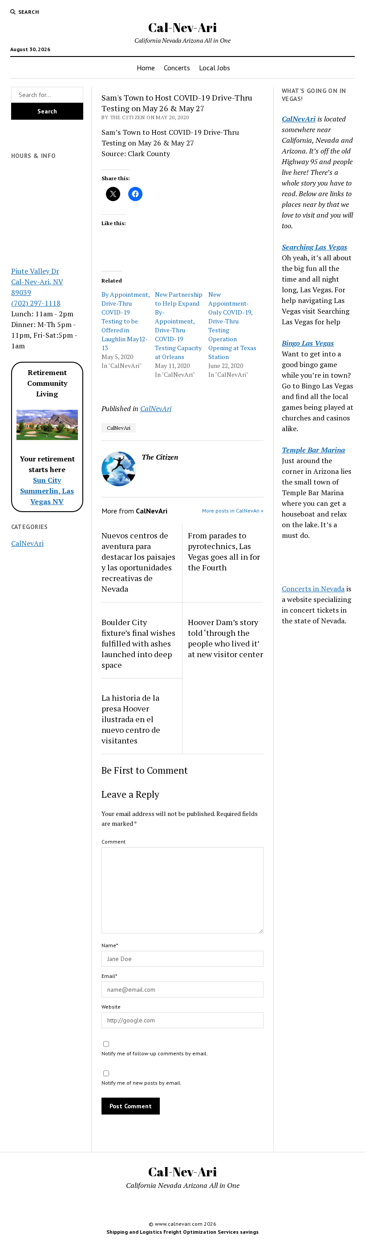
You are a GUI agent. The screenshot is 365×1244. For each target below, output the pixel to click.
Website (111, 1006)
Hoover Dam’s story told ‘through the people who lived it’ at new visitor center (225, 638)
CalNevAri (27, 543)
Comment (113, 841)
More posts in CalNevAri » (233, 510)
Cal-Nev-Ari (182, 27)
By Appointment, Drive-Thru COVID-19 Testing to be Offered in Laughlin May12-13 (125, 321)
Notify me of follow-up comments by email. (154, 1053)
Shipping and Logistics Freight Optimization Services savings (182, 1231)
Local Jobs (214, 67)
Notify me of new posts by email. (141, 1082)
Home (146, 67)
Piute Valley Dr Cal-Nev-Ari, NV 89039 (37, 281)
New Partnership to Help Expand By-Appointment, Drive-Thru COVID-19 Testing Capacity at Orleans (179, 325)
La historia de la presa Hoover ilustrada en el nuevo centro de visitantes (130, 719)
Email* (109, 976)
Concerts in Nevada (313, 589)
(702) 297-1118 (36, 303)
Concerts (177, 67)
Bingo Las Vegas (308, 343)
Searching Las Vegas (314, 247)
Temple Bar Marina (313, 450)
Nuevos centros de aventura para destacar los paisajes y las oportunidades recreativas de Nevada (138, 562)
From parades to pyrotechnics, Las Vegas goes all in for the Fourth (224, 551)
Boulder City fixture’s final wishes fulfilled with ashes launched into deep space (138, 643)
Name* (109, 945)
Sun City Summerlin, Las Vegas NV (47, 490)
